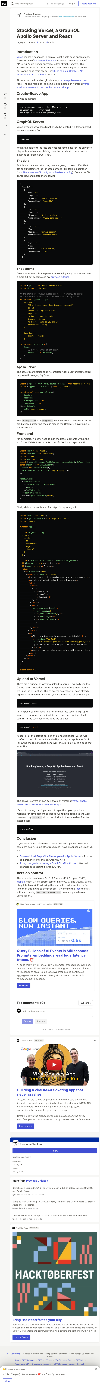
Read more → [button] (25, 1126)
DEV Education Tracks (64, 1360)
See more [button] (23, 985)
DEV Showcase (60, 1364)
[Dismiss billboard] (96, 1369)
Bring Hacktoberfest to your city (37, 1320)
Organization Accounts (41, 1364)
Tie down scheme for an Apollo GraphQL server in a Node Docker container (49, 1217)
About (71, 1364)
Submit (27, 1021)
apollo (50, 42)
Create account (88, 3)
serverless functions (45, 60)
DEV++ (41, 1360)
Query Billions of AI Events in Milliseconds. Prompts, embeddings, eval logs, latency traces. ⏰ (53, 955)
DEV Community (13, 1354)
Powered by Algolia (54, 4)
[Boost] (5, 125)
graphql (22, 42)
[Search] (12, 3)
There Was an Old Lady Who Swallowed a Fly (47, 172)
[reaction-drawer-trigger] (5, 96)
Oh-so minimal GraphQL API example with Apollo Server (50, 856)
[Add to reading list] (5, 116)
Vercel (20, 57)
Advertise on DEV (22, 1364)
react (32, 42)
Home (16, 1360)
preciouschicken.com (66, 17)
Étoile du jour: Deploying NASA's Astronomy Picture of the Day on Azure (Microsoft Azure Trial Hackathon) (53, 1204)
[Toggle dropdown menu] (91, 904)
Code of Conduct (47, 1029)
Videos (49, 1360)
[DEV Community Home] (4, 3)
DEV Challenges (28, 1360)
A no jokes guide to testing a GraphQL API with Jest (48, 863)
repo (78, 888)
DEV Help (80, 1360)
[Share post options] (5, 134)
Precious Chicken (32, 14)
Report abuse (64, 1029)
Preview (41, 1021)
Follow (55, 1150)
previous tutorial (60, 277)
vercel (40, 42)
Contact (80, 1364)
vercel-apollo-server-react (73, 80)
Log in (72, 3)
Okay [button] (7, 1381)
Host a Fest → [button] (21, 1337)
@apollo (21, 881)
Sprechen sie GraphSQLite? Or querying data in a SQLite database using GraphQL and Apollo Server (52, 1191)
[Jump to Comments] (5, 106)
